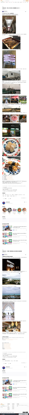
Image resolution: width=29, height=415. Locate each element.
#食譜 (22, 405)
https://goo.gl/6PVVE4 (9, 177)
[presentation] (2, 210)
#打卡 (20, 405)
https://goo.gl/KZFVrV (9, 178)
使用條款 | (6, 412)
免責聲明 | (4, 412)
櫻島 (7, 194)
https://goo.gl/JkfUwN (10, 179)
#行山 (19, 405)
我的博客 (13, 408)
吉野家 (3, 194)
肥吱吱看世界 (5, 11)
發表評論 (4, 218)
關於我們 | (2, 412)
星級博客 (18, 2)
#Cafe (23, 405)
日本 (3, 360)
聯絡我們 (13, 412)
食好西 (5, 194)
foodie (24, 194)
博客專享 (21, 2)
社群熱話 (7, 2)
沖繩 (14, 360)
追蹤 (25, 11)
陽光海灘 (17, 360)
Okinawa (12, 360)
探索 (13, 2)
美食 (25, 2)
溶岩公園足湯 (16, 194)
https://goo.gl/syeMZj (9, 176)
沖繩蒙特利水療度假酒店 (7, 360)
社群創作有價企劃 (3, 2)
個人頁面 (13, 405)
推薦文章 (16, 2)
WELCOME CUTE (20, 194)
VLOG (23, 2)
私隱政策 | (9, 412)
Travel (10, 194)
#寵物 (17, 405)
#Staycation (25, 405)
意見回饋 (8, 408)
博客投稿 (8, 409)
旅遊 (2, 6)
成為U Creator (10, 2)
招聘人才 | (11, 412)
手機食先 (13, 194)
